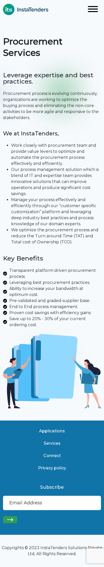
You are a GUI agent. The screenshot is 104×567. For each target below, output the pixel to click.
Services (52, 443)
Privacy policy (52, 468)
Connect (52, 455)
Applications (52, 431)
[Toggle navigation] (93, 9)
